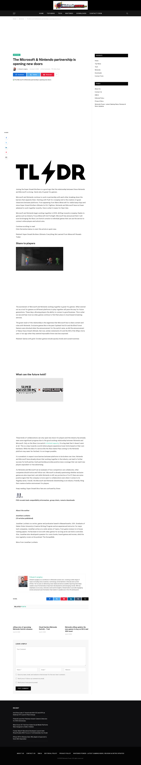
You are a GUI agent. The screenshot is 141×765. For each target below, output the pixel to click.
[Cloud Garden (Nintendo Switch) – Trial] (50, 643)
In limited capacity (52, 465)
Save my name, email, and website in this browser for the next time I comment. (41, 700)
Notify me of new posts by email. (28, 708)
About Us (98, 89)
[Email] (6, 157)
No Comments (46, 69)
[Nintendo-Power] (70, 5)
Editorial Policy (99, 98)
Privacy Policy (99, 101)
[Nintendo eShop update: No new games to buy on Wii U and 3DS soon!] (77, 643)
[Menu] (14, 13)
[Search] (127, 13)
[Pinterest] (6, 152)
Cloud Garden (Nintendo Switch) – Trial (48, 653)
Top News (51, 13)
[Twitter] (6, 143)
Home (41, 13)
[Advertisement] (70, 36)
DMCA (97, 95)
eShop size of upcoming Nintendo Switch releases (22, 653)
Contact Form (96, 13)
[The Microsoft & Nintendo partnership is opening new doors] (51, 103)
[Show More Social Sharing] (57, 74)
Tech (60, 13)
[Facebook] (6, 138)
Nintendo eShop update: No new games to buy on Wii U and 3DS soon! (76, 654)
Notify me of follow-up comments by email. (31, 704)
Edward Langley (23, 69)
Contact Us (98, 92)
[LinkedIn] (6, 147)
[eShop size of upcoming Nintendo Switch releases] (24, 643)
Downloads (81, 13)
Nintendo (69, 13)
